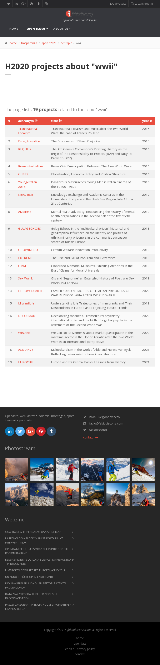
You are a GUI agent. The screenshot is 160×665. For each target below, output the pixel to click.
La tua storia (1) (143, 3)
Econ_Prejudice (29, 141)
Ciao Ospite (119, 3)
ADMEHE (24, 211)
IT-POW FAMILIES (31, 291)
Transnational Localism (28, 130)
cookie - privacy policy (80, 649)
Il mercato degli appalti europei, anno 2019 (35, 570)
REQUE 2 (24, 149)
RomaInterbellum (30, 166)
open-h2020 (36, 29)
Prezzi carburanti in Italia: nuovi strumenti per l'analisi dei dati (38, 607)
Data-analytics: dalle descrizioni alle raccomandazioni (31, 596)
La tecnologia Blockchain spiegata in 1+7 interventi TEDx (34, 540)
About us (60, 29)
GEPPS (23, 174)
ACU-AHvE (25, 349)
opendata (80, 643)
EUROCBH (25, 362)
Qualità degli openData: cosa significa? (32, 532)
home (13, 29)
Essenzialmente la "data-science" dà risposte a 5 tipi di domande (39, 562)
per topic (66, 43)
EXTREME (25, 258)
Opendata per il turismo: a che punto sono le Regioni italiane (37, 551)
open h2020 (48, 43)
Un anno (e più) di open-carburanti (29, 577)
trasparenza (29, 43)
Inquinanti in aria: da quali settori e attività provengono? (35, 585)
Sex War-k (25, 278)
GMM (22, 266)
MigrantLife (26, 303)
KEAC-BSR (25, 194)
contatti (80, 654)
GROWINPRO (28, 250)
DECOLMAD (26, 316)
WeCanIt (24, 333)
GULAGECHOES (29, 228)
